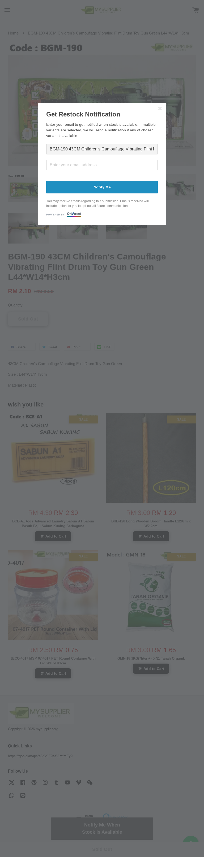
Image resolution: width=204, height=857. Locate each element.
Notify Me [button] (102, 187)
